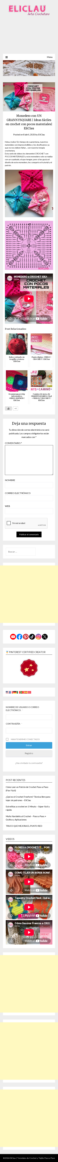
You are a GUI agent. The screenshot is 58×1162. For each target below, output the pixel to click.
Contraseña (14, 723)
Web (7, 506)
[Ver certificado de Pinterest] (29, 668)
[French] (11, 692)
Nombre (10, 480)
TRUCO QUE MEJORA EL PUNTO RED (24, 826)
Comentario (13, 443)
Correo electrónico (18, 493)
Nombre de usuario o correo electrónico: (22, 708)
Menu (50, 57)
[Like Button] (8, 408)
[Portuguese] (22, 692)
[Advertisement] (29, 37)
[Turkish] (29, 692)
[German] (15, 692)
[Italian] (18, 692)
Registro (29, 753)
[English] (7, 692)
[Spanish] (26, 692)
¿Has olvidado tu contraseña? (29, 763)
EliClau (41, 134)
